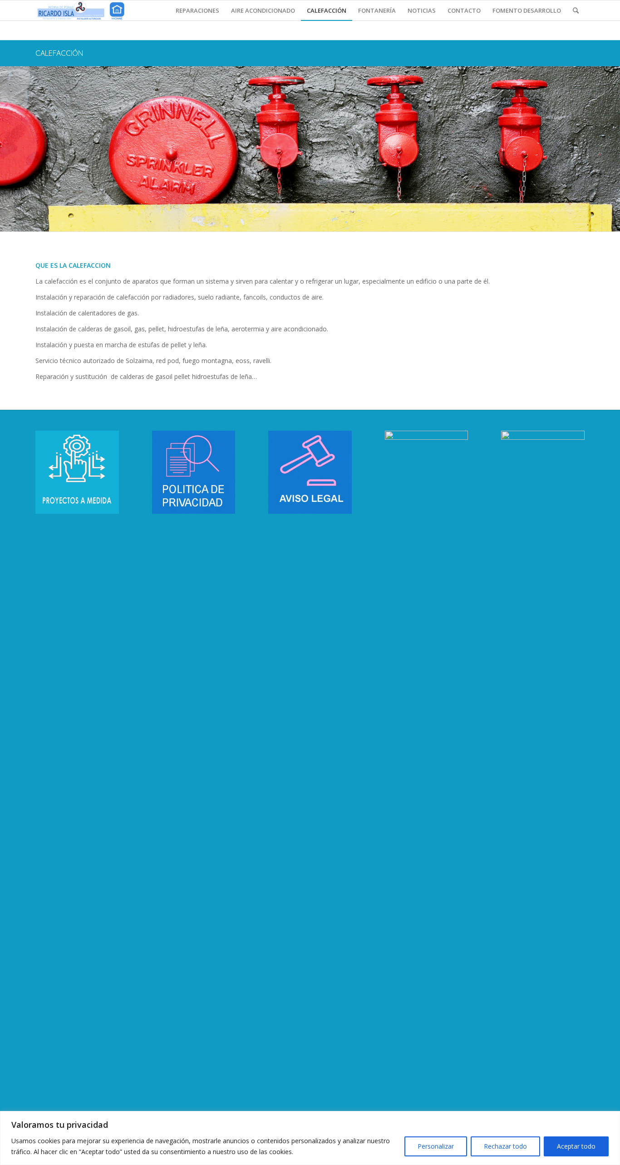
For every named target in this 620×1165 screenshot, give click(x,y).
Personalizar (436, 1146)
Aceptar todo (576, 1146)
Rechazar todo (505, 1146)
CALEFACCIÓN (59, 53)
